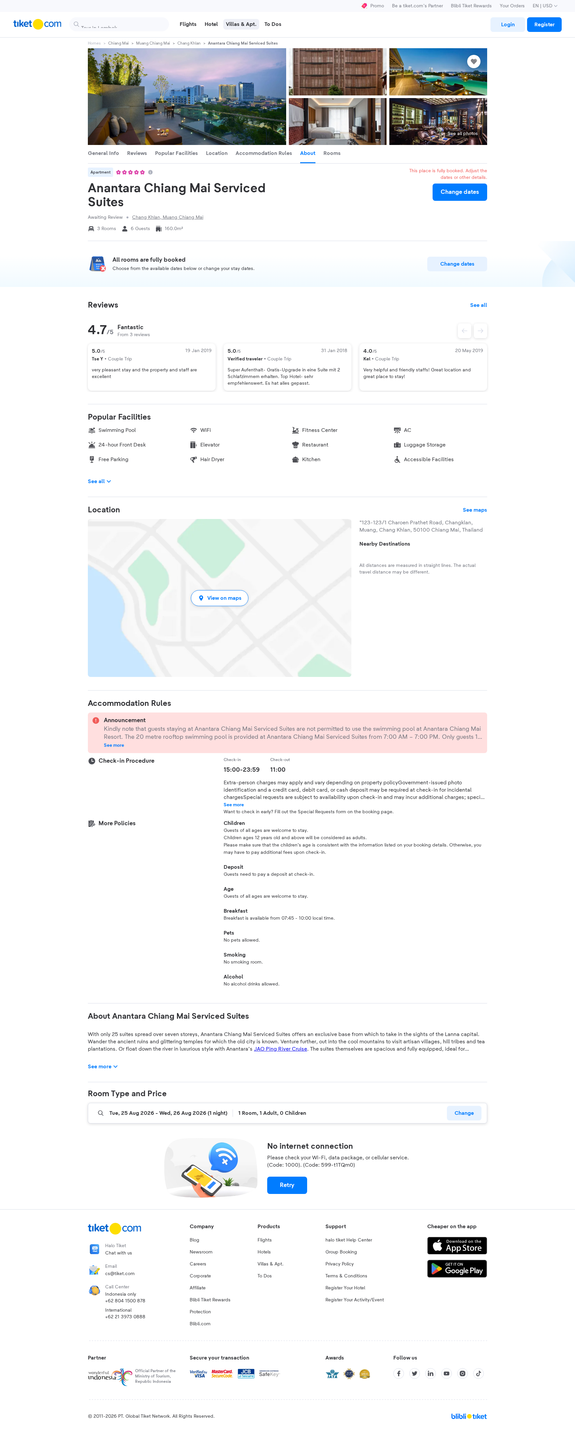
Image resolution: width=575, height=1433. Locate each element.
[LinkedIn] (430, 1373)
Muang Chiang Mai (153, 43)
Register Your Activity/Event (354, 1300)
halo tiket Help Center (348, 1240)
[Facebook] (398, 1373)
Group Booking (341, 1252)
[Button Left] (464, 331)
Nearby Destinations (384, 544)
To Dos (265, 1276)
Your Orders (512, 6)
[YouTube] (446, 1373)
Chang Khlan (189, 43)
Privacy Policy (339, 1264)
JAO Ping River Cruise (280, 1049)
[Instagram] (462, 1373)
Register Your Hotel (345, 1288)
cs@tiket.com (120, 1274)
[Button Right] (480, 331)
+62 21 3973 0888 (125, 1317)
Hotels (264, 1252)
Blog (194, 1240)
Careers (198, 1264)
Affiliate (198, 1288)
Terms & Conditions (346, 1276)
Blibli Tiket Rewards (471, 6)
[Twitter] (414, 1373)
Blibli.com (200, 1324)
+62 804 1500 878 (125, 1301)
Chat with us (118, 1253)
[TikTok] (478, 1373)
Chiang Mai (118, 43)
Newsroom (201, 1252)
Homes (94, 43)
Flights (265, 1240)
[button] (219, 598)
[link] (507, 24)
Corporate (200, 1276)
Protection (200, 1312)
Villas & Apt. (271, 1264)
